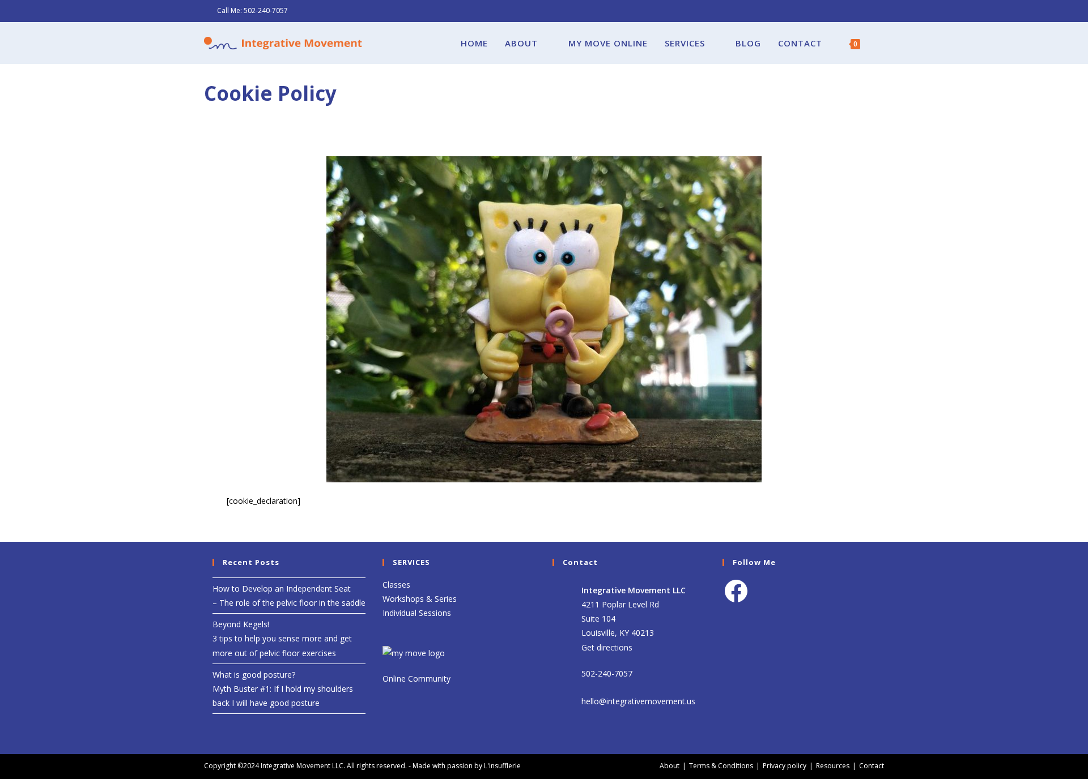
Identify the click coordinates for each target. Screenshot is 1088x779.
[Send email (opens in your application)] (879, 10)
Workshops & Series (419, 598)
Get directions (606, 647)
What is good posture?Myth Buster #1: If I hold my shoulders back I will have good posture (282, 688)
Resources (832, 766)
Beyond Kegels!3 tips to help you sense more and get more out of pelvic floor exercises (282, 638)
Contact (871, 766)
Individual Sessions (416, 612)
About (669, 766)
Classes (396, 584)
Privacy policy (784, 766)
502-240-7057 (266, 10)
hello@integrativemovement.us (638, 701)
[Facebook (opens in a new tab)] (867, 10)
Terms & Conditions (721, 766)
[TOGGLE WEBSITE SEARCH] (880, 43)
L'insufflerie (502, 766)
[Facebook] (736, 591)
